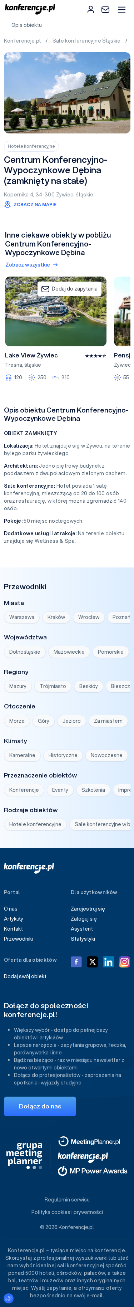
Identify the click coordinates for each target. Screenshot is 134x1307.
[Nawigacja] (121, 9)
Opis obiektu (26, 25)
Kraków (56, 617)
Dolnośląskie (24, 651)
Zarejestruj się (88, 908)
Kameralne (22, 755)
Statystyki (83, 938)
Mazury (17, 686)
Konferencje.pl (23, 40)
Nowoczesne (107, 755)
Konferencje (24, 790)
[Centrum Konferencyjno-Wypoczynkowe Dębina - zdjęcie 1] (67, 92)
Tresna (13, 365)
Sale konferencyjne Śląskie (87, 40)
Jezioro (72, 721)
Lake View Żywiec (31, 355)
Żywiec (65, 194)
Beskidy (88, 686)
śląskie (84, 194)
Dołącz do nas (40, 1106)
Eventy (60, 790)
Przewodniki (18, 938)
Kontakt (13, 928)
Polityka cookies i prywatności (67, 1212)
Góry (43, 721)
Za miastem (108, 721)
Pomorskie (111, 651)
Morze (17, 721)
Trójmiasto (53, 686)
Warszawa (21, 617)
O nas (11, 908)
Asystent (82, 928)
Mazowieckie (69, 651)
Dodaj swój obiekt (25, 976)
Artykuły (13, 918)
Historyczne (63, 755)
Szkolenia (93, 790)
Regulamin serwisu (67, 1199)
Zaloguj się (84, 918)
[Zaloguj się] (90, 9)
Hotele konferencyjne (31, 146)
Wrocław (88, 617)
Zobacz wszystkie (27, 264)
